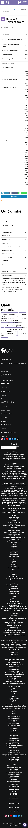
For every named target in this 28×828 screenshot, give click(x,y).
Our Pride (14, 542)
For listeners (14, 728)
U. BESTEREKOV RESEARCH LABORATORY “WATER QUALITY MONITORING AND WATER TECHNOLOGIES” (14, 490)
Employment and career (14, 767)
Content (14, 711)
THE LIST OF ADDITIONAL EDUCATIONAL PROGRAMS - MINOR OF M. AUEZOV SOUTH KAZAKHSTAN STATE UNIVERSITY (14, 608)
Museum (14, 561)
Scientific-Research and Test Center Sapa (14, 476)
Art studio (14, 566)
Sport (14, 544)
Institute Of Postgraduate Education (14, 659)
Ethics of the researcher (14, 766)
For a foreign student (14, 774)
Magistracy (14, 691)
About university (14, 519)
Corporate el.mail (5, 410)
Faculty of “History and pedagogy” (14, 622)
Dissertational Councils (7, 413)
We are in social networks (14, 781)
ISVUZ (14, 678)
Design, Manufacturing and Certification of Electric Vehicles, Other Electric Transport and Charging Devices (14, 504)
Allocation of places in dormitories (14, 755)
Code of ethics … (14, 747)
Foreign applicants (14, 593)
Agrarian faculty (14, 617)
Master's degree (5, 391)
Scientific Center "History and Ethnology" (14, 512)
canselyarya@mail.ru (7, 380)
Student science (14, 778)
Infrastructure (14, 551)
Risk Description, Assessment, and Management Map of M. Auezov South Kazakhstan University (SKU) (12, 289)
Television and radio (14, 568)
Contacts (14, 583)
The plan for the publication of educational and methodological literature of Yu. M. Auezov (14, 708)
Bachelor (14, 690)
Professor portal (6, 235)
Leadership (14, 574)
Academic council (14, 576)
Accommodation (14, 601)
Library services (14, 771)
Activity (14, 713)
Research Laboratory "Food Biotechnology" (14, 493)
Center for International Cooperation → (11, 317)
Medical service (14, 783)
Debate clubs (14, 794)
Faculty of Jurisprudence (14, 634)
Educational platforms (14, 679)
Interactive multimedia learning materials (14, 683)
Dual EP (14, 701)
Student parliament (14, 776)
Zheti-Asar (14, 564)
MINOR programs (14, 700)
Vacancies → (10, 333)
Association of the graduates (8, 432)
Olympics (14, 779)
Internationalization (14, 798)
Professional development (14, 721)
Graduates (4, 268)
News (14, 730)
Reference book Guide (8, 253)
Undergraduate (5, 387)
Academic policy (14, 669)
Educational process (7, 225)
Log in (14, 598)
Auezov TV (5, 222)
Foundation (14, 656)
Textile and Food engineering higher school (14, 646)
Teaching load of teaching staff (14, 673)
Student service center (14, 752)
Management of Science (14, 453)
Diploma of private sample (9, 271)
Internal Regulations (14, 530)
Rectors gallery (14, 524)
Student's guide (14, 742)
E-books (14, 596)
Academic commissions (14, 676)
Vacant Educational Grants (14, 603)
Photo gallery (14, 552)
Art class (14, 791)
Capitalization (5, 260)
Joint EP (14, 696)
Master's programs (14, 590)
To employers (4, 421)
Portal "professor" (14, 769)
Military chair (14, 652)
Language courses (14, 759)
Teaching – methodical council (14, 578)
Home (14, 515)
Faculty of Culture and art (14, 625)
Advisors (14, 749)
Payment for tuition (14, 757)
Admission (14, 586)
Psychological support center (14, 772)
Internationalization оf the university (11, 247)
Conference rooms (14, 556)
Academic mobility (14, 761)
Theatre (14, 562)
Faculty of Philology (14, 623)
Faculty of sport (14, 627)
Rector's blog (5, 243)
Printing (14, 569)
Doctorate (3, 395)
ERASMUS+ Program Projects (14, 664)
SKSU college (14, 654)
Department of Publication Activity (14, 454)
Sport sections (14, 793)
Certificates (14, 732)
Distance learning (6, 239)
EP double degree (14, 698)
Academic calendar (7, 250)
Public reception (14, 661)
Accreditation (14, 536)
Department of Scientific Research (14, 483)
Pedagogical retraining (14, 725)
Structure (14, 573)
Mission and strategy (14, 522)
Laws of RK (4, 406)
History (14, 520)
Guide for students (6, 232)
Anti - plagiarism (14, 750)
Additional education (14, 662)
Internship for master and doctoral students (14, 754)
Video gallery (14, 554)
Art (14, 559)
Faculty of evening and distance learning (14, 635)
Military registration (14, 786)
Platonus (3, 428)
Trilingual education (7, 257)
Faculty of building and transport (14, 629)
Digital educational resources (14, 681)
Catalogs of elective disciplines (14, 745)
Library (4, 228)
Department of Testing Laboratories (14, 471)
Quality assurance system (14, 541)
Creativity (14, 546)
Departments (14, 579)
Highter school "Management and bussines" (14, 644)
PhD (14, 693)
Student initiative (14, 605)
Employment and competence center (14, 584)
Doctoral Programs (14, 591)
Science (14, 451)
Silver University (14, 723)
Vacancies (4, 265)
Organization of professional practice (14, 674)
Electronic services (7, 275)
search (14, 444)
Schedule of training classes (14, 743)
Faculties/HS (14, 613)
